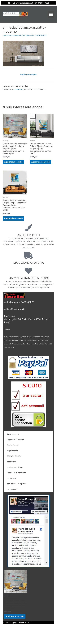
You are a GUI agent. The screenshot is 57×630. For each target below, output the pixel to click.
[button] (51, 14)
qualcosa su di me (14, 467)
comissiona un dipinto (16, 484)
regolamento (12, 451)
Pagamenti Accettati (15, 440)
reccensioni (12, 489)
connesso (18, 89)
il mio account (13, 434)
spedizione (11, 462)
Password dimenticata (16, 473)
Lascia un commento (12, 35)
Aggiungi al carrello (13, 162)
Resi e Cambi (12, 445)
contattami (11, 478)
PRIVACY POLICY (14, 456)
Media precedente (28, 74)
